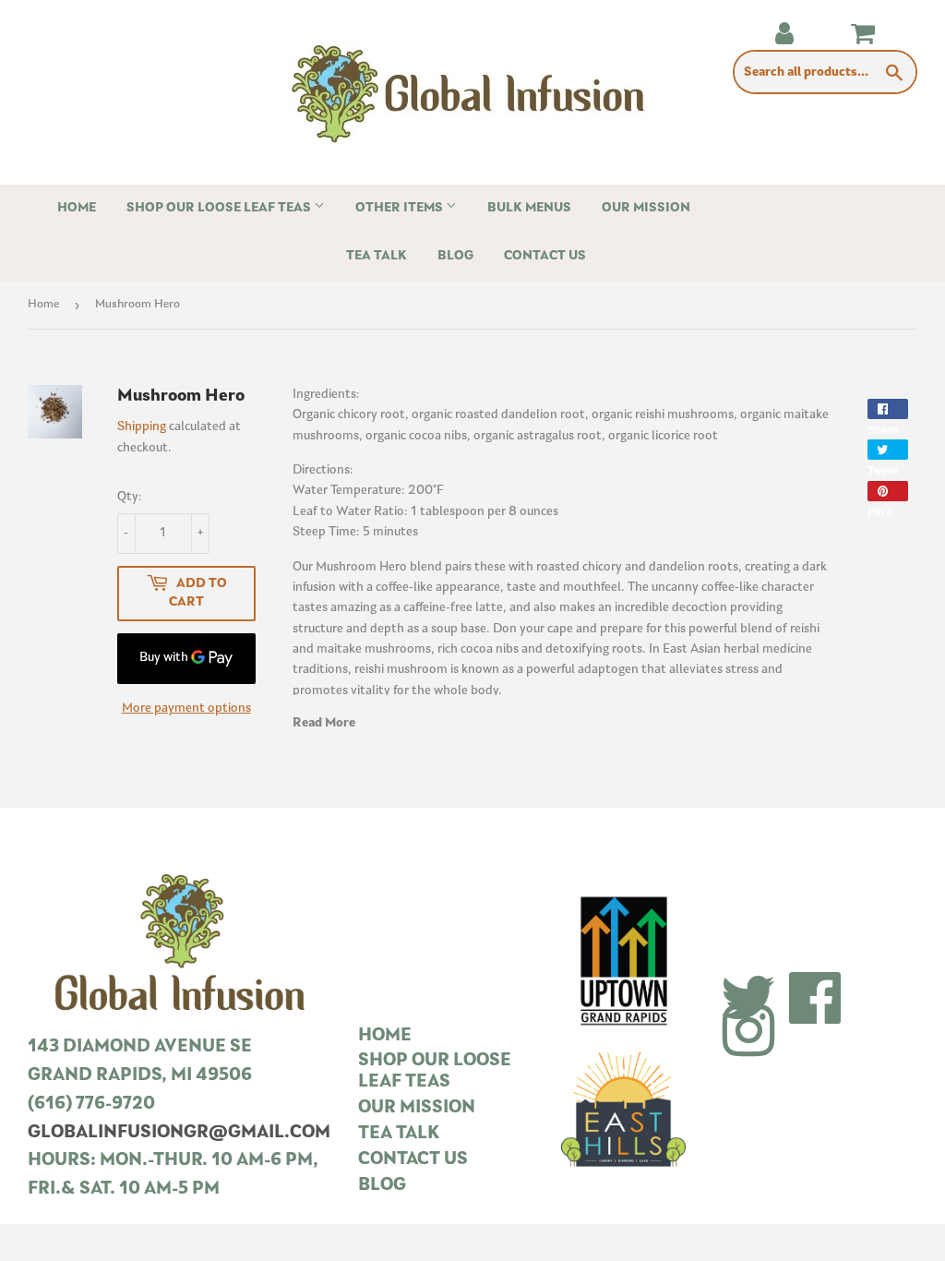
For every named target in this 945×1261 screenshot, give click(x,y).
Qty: (129, 497)
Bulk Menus (529, 208)
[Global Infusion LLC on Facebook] (815, 1000)
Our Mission (646, 208)
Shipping (141, 427)
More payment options (186, 708)
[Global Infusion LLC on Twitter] (748, 1000)
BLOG (382, 1186)
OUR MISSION (416, 1108)
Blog (455, 256)
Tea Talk (376, 256)
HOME (385, 1036)
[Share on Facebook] (887, 409)
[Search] (894, 73)
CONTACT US (413, 1160)
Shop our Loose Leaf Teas (220, 208)
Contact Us (545, 256)
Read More (324, 723)
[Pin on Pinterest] (887, 491)
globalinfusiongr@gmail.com (179, 1133)
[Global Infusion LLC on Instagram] (748, 1034)
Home (76, 208)
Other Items (400, 208)
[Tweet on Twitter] (887, 449)
